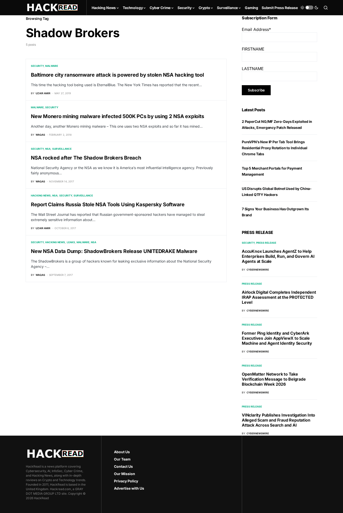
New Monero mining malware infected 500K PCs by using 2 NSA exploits (117, 116)
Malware (51, 65)
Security (37, 65)
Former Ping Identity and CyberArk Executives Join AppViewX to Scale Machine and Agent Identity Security (277, 338)
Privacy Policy (126, 481)
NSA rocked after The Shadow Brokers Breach (86, 158)
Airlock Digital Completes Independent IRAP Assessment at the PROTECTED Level (279, 297)
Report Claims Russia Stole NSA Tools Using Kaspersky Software (108, 204)
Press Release (266, 242)
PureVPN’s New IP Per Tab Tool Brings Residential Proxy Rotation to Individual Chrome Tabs (274, 148)
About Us (122, 452)
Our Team (122, 459)
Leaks (71, 242)
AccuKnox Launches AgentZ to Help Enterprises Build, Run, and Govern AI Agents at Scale (278, 256)
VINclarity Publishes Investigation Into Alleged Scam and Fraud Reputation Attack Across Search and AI (278, 420)
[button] (309, 8)
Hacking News (41, 195)
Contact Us (123, 466)
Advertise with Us (129, 488)
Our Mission (124, 474)
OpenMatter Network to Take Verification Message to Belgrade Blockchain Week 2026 (274, 379)
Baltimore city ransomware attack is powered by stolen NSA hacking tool (117, 75)
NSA (47, 148)
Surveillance (62, 148)
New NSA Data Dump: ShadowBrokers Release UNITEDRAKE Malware (114, 251)
